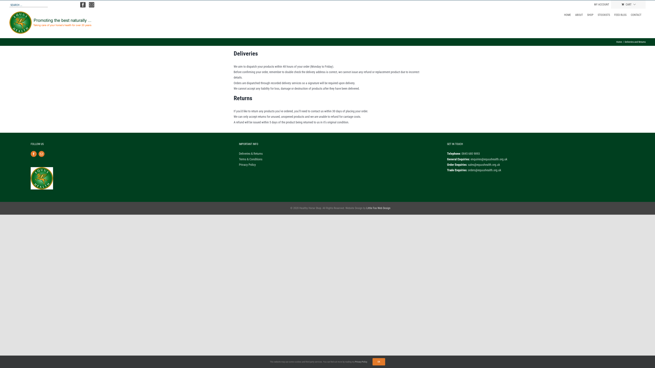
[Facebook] (34, 154)
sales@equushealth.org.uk (484, 164)
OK (378, 361)
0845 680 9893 (471, 153)
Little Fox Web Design (378, 208)
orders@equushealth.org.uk (484, 170)
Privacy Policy (247, 164)
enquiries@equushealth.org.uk (489, 159)
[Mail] (42, 154)
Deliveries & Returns (251, 153)
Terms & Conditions (250, 159)
